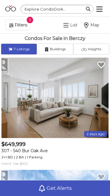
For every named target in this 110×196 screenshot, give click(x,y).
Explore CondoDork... (45, 9)
